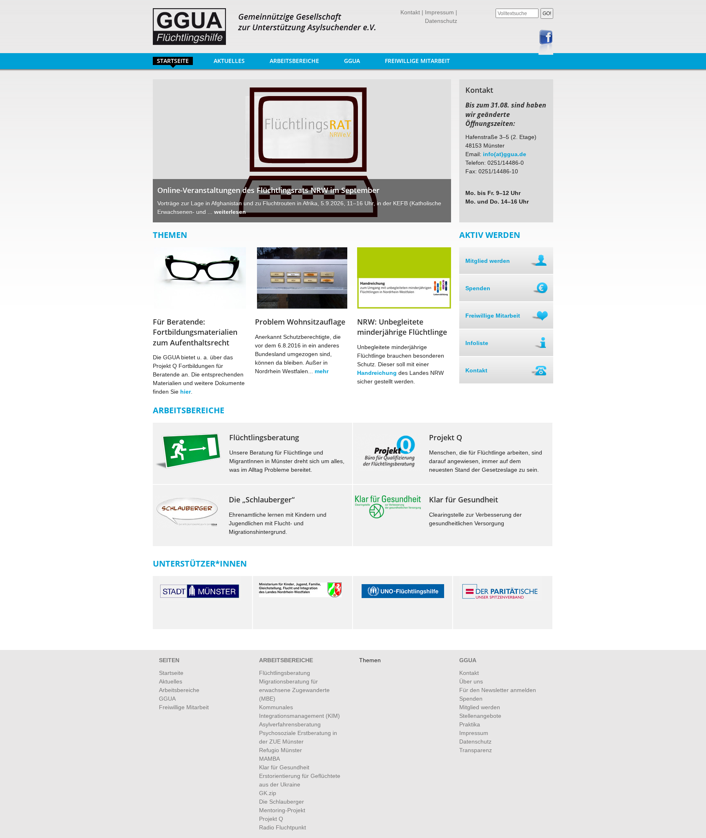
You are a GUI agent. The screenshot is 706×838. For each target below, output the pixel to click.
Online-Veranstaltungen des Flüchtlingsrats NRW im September (268, 190)
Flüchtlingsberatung (264, 437)
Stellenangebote (480, 716)
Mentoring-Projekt (282, 810)
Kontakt (410, 12)
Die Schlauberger (281, 801)
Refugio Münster (280, 750)
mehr (321, 371)
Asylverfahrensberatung (290, 724)
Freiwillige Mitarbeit (417, 61)
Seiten (169, 660)
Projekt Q (445, 437)
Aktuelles (229, 61)
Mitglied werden (487, 261)
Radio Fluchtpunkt (282, 827)
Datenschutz (441, 21)
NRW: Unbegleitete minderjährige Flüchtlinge (402, 327)
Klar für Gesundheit (284, 767)
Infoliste (476, 343)
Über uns (471, 681)
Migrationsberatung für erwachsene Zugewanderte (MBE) (294, 690)
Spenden (477, 288)
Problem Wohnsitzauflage (300, 322)
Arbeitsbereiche (292, 61)
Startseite (173, 61)
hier (185, 391)
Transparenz (475, 750)
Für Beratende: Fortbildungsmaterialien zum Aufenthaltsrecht (195, 332)
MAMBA (269, 758)
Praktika (469, 724)
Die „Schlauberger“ (262, 499)
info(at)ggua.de (504, 154)
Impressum (439, 12)
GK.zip (267, 793)
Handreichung (377, 373)
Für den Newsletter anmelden (497, 690)
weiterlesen (230, 211)
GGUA (350, 61)
